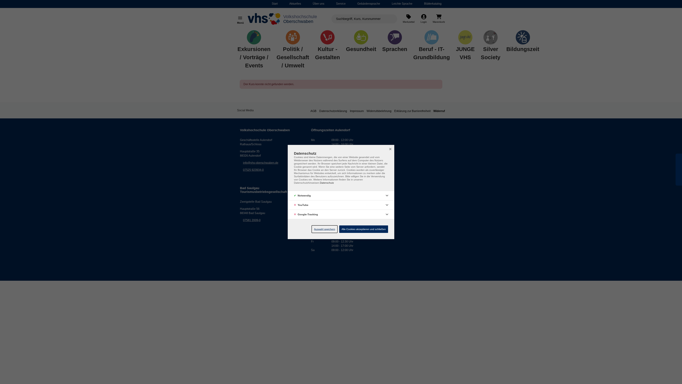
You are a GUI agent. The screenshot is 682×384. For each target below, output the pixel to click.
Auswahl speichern (324, 229)
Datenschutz (327, 182)
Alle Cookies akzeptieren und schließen (364, 229)
